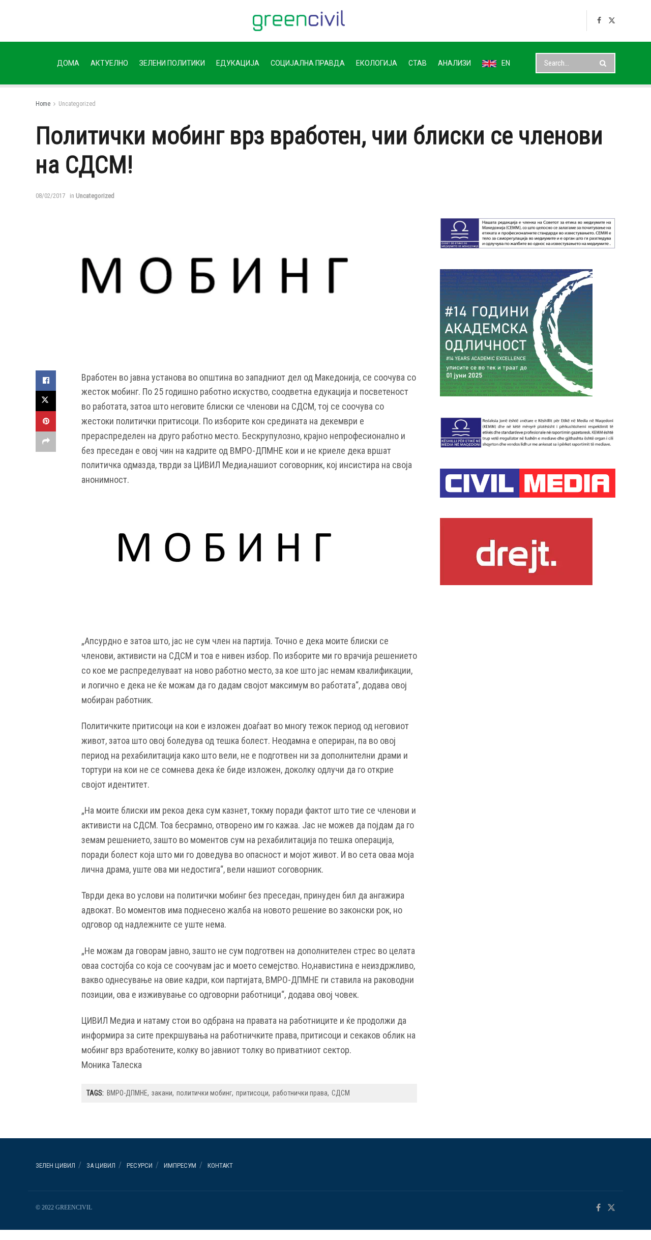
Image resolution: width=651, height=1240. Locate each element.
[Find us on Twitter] (611, 20)
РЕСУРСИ (140, 1165)
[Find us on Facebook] (599, 20)
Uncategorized (77, 103)
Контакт (220, 1165)
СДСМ (341, 1093)
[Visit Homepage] (299, 20)
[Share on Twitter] (46, 401)
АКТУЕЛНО (109, 63)
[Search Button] (605, 63)
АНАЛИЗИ (454, 63)
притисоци (252, 1093)
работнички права (300, 1093)
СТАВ (417, 63)
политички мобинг (204, 1093)
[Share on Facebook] (46, 380)
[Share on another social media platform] (46, 441)
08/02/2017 (50, 195)
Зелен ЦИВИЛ (55, 1165)
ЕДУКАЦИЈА (237, 63)
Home (43, 103)
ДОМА (68, 63)
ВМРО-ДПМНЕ (127, 1093)
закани (162, 1093)
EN (505, 63)
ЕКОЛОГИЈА (376, 63)
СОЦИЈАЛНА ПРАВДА (308, 63)
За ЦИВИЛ (100, 1165)
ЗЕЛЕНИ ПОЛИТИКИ (172, 63)
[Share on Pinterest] (46, 421)
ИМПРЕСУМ (180, 1165)
